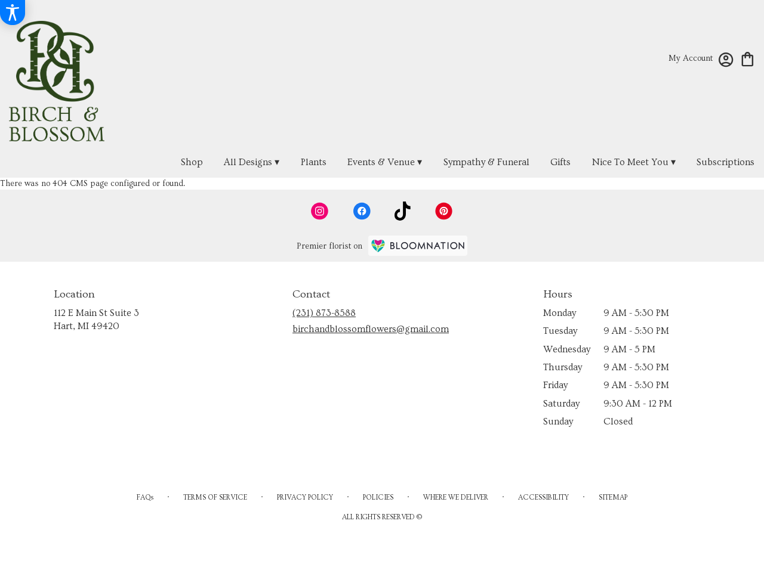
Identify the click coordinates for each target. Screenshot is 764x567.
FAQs (145, 497)
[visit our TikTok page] (403, 211)
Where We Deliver (455, 497)
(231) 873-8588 (324, 313)
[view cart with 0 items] (747, 58)
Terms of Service (215, 497)
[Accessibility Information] (12, 12)
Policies (378, 497)
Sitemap (613, 497)
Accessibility (543, 497)
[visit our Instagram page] (320, 211)
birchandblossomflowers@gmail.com (370, 329)
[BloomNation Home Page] (417, 246)
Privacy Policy (305, 497)
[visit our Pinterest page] (444, 211)
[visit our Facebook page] (362, 211)
